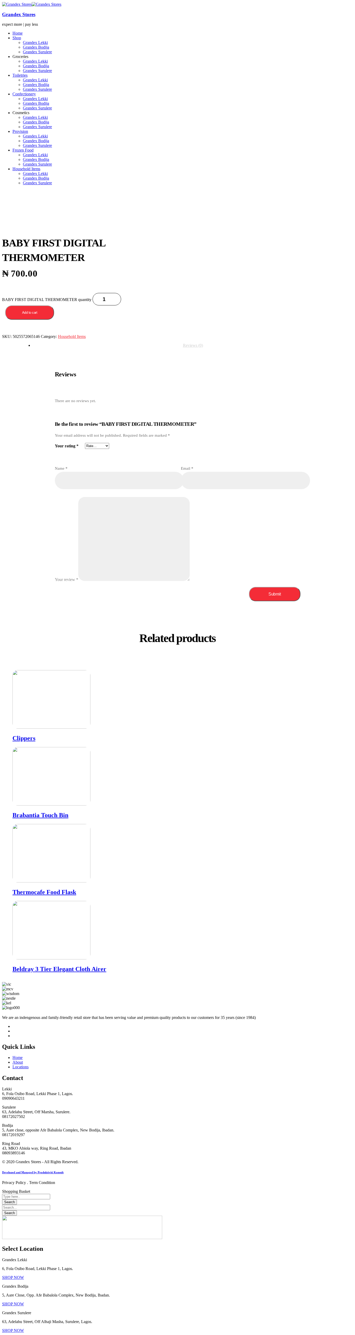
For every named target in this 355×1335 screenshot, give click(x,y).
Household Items (72, 336)
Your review (66, 579)
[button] (13, 1277)
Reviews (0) (193, 345)
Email (187, 468)
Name (61, 468)
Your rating (66, 446)
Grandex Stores (18, 14)
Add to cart (29, 313)
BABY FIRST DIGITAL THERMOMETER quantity (46, 299)
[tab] (193, 345)
